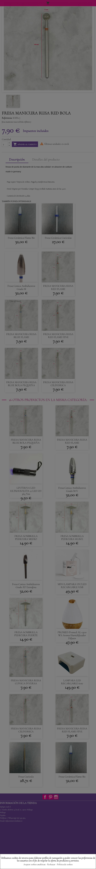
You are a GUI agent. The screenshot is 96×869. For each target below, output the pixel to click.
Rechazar (51, 864)
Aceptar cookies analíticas (35, 864)
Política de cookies (65, 864)
